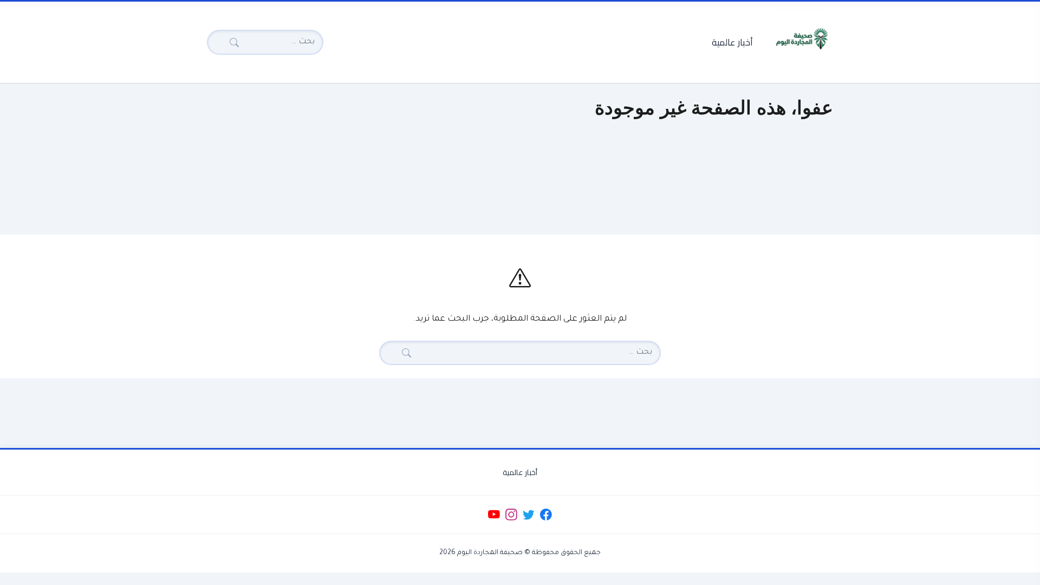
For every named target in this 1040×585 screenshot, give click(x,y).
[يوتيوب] (493, 514)
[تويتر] (528, 514)
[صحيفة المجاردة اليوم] (801, 39)
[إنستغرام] (511, 514)
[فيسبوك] (546, 514)
